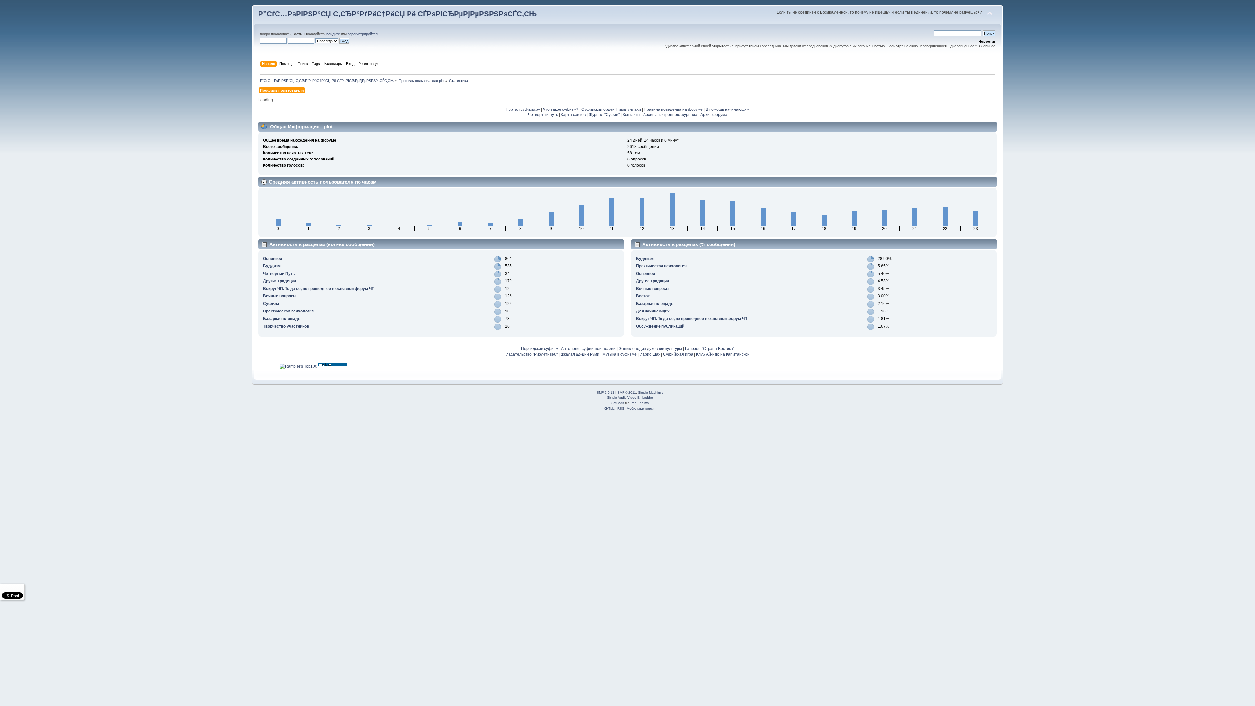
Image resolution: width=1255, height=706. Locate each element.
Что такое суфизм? (561, 109)
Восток (643, 296)
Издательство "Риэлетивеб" (532, 354)
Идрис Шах (650, 354)
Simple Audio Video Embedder (630, 397)
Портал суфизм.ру (523, 109)
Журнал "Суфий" (604, 114)
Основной (272, 258)
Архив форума (713, 114)
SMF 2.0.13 (605, 392)
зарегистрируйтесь (363, 34)
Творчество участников (286, 326)
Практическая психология (288, 311)
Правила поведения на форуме (673, 109)
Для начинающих (653, 311)
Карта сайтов (573, 114)
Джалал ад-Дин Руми (580, 354)
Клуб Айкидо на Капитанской (723, 354)
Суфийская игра (678, 354)
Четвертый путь (543, 114)
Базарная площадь (281, 318)
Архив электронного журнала (670, 114)
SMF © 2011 (626, 392)
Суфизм (271, 303)
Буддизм (272, 266)
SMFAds (617, 403)
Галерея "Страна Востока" (709, 348)
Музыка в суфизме (619, 354)
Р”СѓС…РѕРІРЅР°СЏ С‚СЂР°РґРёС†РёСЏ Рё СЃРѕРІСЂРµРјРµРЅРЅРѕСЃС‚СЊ (397, 14)
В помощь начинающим (727, 109)
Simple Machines (650, 392)
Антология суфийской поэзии (588, 348)
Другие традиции (279, 281)
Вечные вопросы (279, 296)
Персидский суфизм (539, 348)
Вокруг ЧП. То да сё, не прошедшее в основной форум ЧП (319, 288)
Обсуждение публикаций (660, 326)
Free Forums (639, 403)
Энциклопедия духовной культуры (650, 348)
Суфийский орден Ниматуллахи (611, 109)
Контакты (631, 114)
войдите (333, 34)
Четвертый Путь (279, 273)
